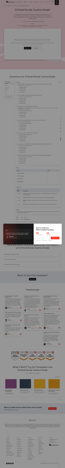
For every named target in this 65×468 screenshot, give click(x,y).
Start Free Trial (55, 237)
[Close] (60, 225)
